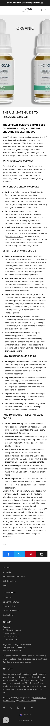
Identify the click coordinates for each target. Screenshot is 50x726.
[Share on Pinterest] (30, 554)
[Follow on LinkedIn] (31, 707)
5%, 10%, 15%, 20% (14, 236)
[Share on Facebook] (8, 554)
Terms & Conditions (11, 610)
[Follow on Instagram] (18, 707)
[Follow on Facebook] (4, 707)
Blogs (5, 585)
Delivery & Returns (11, 602)
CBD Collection (9, 581)
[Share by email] (41, 554)
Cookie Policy (8, 615)
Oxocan (13, 195)
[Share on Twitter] (19, 554)
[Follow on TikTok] (24, 707)
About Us (7, 572)
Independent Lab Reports (14, 576)
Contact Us (7, 597)
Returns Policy (9, 700)
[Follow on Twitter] (11, 707)
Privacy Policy (9, 606)
